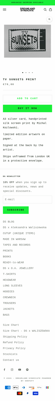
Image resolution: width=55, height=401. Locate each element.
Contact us (11, 360)
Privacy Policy (14, 348)
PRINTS (8, 250)
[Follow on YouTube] (19, 369)
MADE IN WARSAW (14, 239)
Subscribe (15, 210)
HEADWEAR (9, 280)
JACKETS (8, 309)
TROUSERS (9, 303)
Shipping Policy (15, 336)
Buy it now (27, 108)
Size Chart (11, 325)
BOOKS (7, 256)
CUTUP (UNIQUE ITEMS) (19, 233)
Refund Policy (13, 342)
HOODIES (8, 291)
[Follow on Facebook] (4, 369)
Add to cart (27, 98)
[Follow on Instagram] (12, 369)
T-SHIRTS (9, 274)
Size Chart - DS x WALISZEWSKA (26, 330)
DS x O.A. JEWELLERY (18, 268)
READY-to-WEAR (13, 262)
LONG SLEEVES (12, 285)
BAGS (6, 314)
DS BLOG (8, 221)
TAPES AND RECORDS (16, 244)
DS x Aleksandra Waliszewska (24, 227)
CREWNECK (9, 297)
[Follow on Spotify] (27, 369)
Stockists (10, 354)
